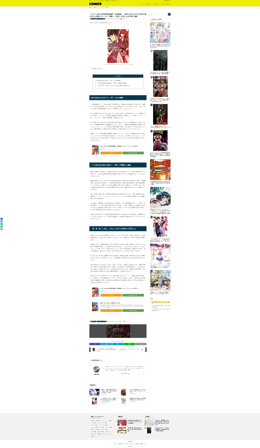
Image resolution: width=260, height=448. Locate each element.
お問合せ (137, 443)
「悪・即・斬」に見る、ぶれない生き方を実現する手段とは (113, 85)
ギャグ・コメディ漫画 (102, 422)
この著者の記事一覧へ (125, 373)
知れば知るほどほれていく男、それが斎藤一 (109, 80)
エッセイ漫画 (93, 422)
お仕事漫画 (98, 420)
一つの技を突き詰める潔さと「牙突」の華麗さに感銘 (111, 83)
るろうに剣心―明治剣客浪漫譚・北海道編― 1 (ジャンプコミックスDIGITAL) (119, 146)
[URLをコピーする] (141, 344)
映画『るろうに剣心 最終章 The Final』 (110, 303)
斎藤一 (120, 321)
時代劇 (124, 321)
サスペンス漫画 (94, 425)
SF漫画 (92, 420)
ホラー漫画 (102, 427)
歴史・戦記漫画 (101, 431)
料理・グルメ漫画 (104, 429)
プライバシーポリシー (130, 443)
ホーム (116, 443)
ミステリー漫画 (109, 427)
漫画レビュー (93, 18)
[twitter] (166, 0)
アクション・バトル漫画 (101, 18)
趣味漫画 (99, 433)
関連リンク (143, 443)
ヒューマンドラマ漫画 (103, 425)
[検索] (170, 0)
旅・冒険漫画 (93, 431)
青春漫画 (93, 436)
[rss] (168, 0)
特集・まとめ (93, 433)
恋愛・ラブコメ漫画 (95, 429)
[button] (95, 344)
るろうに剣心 (111, 321)
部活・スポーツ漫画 (107, 433)
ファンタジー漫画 (94, 427)
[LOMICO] (95, 4)
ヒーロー (116, 321)
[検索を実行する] (169, 14)
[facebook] (164, 0)
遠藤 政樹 (96, 374)
